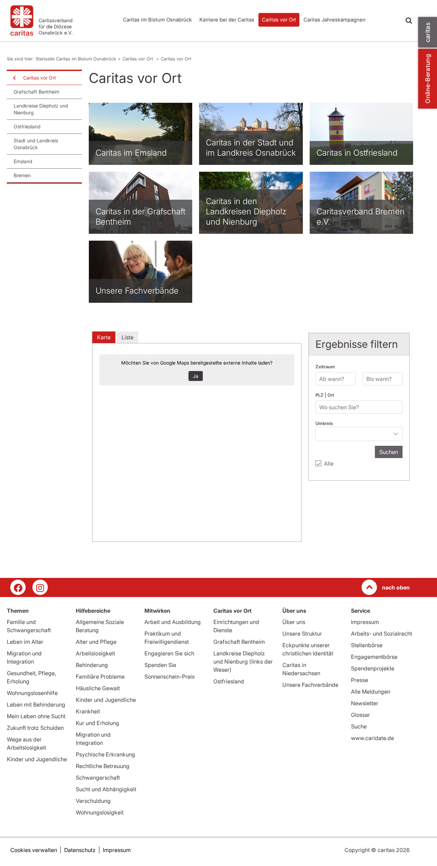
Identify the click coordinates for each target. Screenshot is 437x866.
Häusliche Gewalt (98, 688)
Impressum (365, 622)
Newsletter (364, 703)
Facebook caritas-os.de (18, 587)
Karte (104, 337)
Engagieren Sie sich (169, 653)
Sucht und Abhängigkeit (106, 789)
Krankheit (88, 711)
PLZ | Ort (324, 395)
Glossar (360, 714)
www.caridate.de (372, 738)
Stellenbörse (366, 645)
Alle (329, 463)
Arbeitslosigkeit (95, 653)
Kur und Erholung (97, 723)
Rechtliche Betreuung (102, 766)
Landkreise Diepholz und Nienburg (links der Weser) (243, 661)
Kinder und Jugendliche (37, 759)
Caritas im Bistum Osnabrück (157, 19)
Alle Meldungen (370, 691)
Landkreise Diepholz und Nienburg (41, 109)
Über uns (293, 622)
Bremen (22, 175)
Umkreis (324, 423)
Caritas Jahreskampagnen (335, 19)
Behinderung (92, 665)
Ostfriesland (27, 126)
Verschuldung (93, 800)
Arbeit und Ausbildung (172, 622)
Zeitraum (325, 366)
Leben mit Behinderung (36, 704)
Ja (195, 376)
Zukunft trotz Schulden (35, 727)
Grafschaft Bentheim (36, 92)
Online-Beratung (427, 78)
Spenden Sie (160, 665)
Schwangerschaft (98, 777)
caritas (427, 32)
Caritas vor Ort (279, 19)
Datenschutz (80, 850)
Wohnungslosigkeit (100, 812)
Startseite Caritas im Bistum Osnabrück (76, 58)
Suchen (388, 452)
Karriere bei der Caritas (226, 19)
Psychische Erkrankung (105, 754)
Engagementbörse (374, 656)
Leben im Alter (25, 641)
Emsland (23, 161)
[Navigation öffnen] (13, 78)
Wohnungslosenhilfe (32, 693)
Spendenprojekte (372, 668)
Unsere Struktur (302, 633)
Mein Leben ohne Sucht (36, 716)
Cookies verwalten (33, 850)
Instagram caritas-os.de (40, 587)
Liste (127, 337)
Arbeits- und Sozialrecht (381, 633)
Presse (359, 680)
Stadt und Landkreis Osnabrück (36, 144)
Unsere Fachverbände (310, 684)
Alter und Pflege (96, 641)
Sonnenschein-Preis (169, 676)
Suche (359, 726)
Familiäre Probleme (100, 676)
